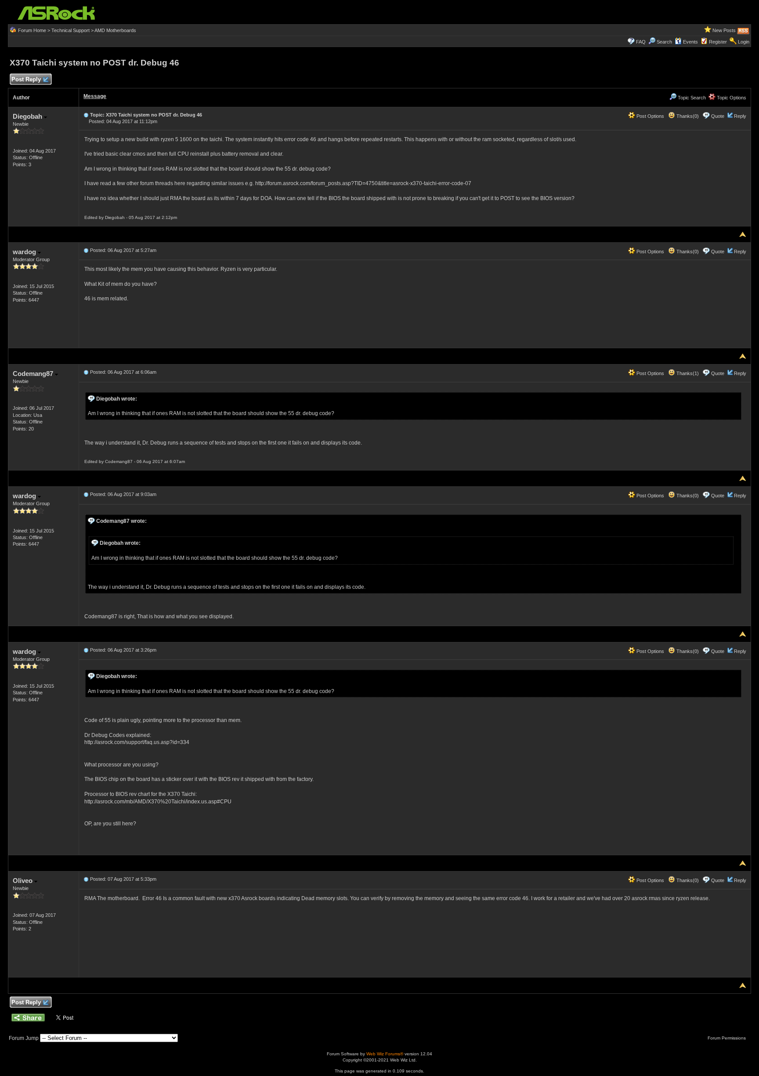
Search (664, 41)
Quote (717, 116)
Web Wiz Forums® (384, 1053)
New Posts (724, 30)
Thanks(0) (687, 116)
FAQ (641, 41)
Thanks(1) (687, 373)
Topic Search (691, 97)
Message (94, 96)
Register (718, 41)
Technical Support (70, 30)
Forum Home (32, 30)
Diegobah (28, 116)
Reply (740, 116)
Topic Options (731, 97)
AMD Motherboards (115, 30)
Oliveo (23, 880)
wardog (25, 251)
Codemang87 (34, 373)
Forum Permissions (727, 1038)
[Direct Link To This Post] (86, 114)
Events (690, 41)
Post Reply (26, 79)
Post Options (649, 116)
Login (743, 41)
